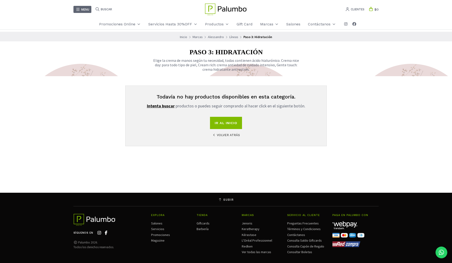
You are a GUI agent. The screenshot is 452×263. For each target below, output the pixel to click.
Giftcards (203, 223)
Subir (228, 199)
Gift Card (245, 24)
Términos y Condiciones (304, 229)
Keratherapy (250, 229)
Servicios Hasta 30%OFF (170, 24)
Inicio (183, 37)
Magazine (158, 240)
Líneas (233, 37)
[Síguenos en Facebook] (354, 24)
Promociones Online (118, 24)
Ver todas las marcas (256, 252)
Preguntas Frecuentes (303, 223)
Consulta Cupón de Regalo (305, 246)
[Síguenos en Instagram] (345, 24)
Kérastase (249, 235)
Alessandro (216, 37)
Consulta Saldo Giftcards (304, 240)
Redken (247, 246)
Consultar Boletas (299, 252)
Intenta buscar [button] (161, 106)
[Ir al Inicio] (226, 9)
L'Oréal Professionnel (257, 240)
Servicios (157, 229)
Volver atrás (228, 135)
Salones (293, 24)
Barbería (203, 229)
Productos (215, 24)
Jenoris (247, 223)
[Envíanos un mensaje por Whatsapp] (441, 252)
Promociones (160, 235)
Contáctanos (296, 235)
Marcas (267, 24)
